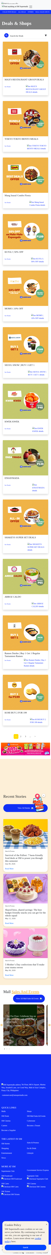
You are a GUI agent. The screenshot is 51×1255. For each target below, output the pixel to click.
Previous (1, 1025)
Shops (29, 1111)
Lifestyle (30, 1153)
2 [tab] (7, 1049)
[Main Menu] (30, 7)
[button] (14, 7)
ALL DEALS (22, 12)
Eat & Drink (31, 1148)
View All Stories (24, 808)
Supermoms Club (7, 1171)
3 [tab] (9, 1049)
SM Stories (5, 1144)
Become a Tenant (33, 1126)
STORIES (31, 12)
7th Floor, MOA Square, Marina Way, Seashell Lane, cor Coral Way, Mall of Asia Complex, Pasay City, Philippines (23, 1087)
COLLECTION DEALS (9, 12)
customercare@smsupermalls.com (14, 1095)
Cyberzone (31, 1121)
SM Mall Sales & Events (36, 1116)
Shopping (5, 1148)
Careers (4, 1126)
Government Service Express (38, 1170)
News (3, 1158)
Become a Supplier (8, 1130)
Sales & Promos (33, 1143)
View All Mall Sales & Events (27, 999)
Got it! (25, 1247)
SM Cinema (5, 1121)
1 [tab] (4, 1049)
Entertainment (6, 1153)
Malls (3, 1111)
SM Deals (5, 1116)
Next (49, 1025)
